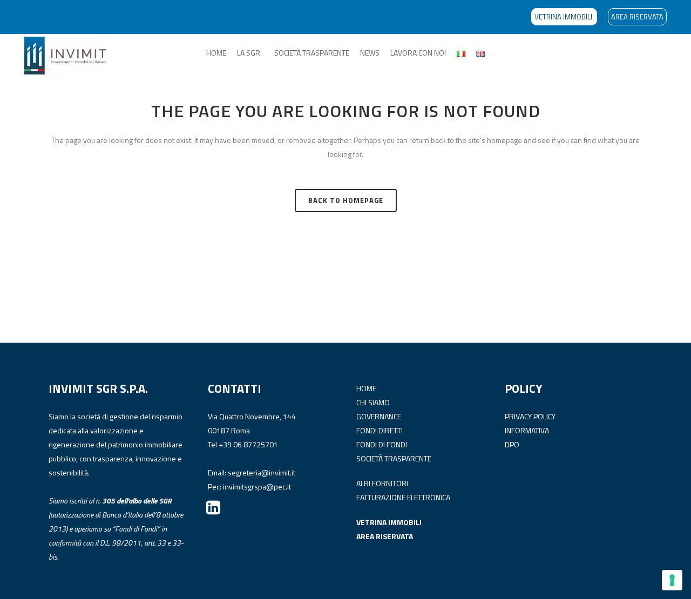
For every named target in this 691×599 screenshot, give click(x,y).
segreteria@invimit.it (261, 472)
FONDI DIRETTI (379, 430)
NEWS (370, 52)
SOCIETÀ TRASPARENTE (311, 52)
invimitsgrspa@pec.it (257, 486)
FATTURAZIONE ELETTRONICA (403, 497)
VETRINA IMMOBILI (564, 16)
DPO (512, 444)
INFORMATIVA (527, 430)
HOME (216, 52)
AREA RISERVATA (637, 16)
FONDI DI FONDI (381, 444)
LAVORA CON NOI (418, 52)
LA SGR (248, 52)
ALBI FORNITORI (382, 483)
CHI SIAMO (373, 402)
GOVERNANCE (378, 416)
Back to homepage (345, 200)
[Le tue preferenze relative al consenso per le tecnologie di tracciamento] (672, 580)
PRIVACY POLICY (530, 416)
